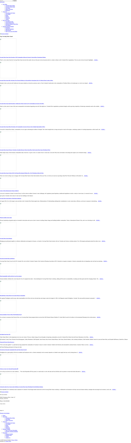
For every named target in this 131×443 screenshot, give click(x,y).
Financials (7, 17)
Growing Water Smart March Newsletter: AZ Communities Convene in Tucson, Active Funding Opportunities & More (22, 126)
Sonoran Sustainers (9, 29)
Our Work (5, 4)
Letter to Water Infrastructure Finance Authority (9, 190)
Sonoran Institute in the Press (11, 24)
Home (4, 415)
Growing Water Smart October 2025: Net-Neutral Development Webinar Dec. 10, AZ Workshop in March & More (22, 173)
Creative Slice (8, 441)
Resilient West (8, 435)
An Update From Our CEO (5, 334)
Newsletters (8, 25)
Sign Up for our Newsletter (11, 31)
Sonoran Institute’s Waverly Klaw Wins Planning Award (11, 314)
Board (6, 15)
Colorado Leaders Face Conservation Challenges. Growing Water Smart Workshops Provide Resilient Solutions (21, 386)
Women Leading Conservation (6, 217)
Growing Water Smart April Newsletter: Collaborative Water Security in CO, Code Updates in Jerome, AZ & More (22, 103)
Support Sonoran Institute (8, 26)
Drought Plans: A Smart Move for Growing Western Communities (12, 295)
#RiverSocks (8, 30)
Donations (7, 27)
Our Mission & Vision (10, 13)
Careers (7, 19)
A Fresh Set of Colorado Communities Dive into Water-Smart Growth (13, 349)
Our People (7, 14)
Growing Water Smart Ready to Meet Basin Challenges (10, 198)
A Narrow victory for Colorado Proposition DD (9, 368)
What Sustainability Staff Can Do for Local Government (11, 276)
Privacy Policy (14, 440)
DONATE (2, 2)
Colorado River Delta (10, 5)
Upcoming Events (9, 21)
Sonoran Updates (6, 429)
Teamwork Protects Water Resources (7, 342)
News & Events (6, 20)
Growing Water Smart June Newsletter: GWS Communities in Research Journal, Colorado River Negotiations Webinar (23, 57)
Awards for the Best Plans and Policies (7, 258)
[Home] (4, 33)
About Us (5, 11)
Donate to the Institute (4, 413)
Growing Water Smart (10, 6)
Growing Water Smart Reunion (6, 238)
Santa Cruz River (9, 9)
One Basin (7, 8)
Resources (7, 10)
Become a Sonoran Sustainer (11, 431)
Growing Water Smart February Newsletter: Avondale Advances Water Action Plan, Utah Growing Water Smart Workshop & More (25, 149)
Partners (7, 16)
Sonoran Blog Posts (9, 22)
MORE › (96, 60)
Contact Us (7, 437)
